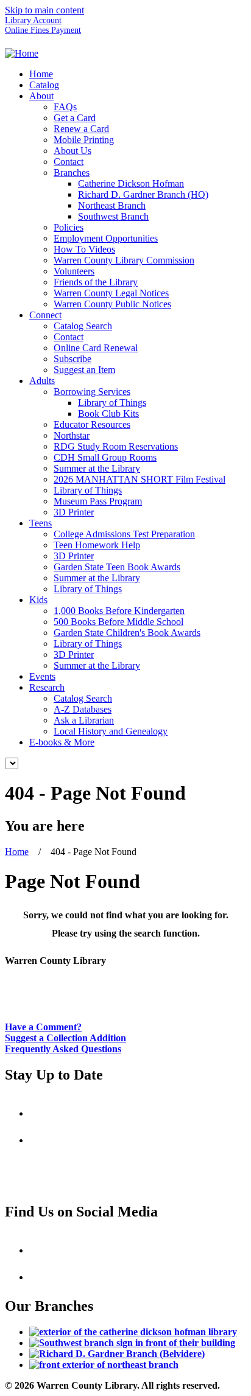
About (41, 96)
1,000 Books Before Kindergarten (119, 611)
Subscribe (72, 359)
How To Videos (84, 249)
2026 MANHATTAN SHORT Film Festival (139, 479)
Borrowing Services (92, 391)
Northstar (72, 435)
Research (47, 687)
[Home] (21, 53)
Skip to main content (44, 10)
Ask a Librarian (84, 720)
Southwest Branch (113, 216)
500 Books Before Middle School (118, 621)
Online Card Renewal (96, 348)
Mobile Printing (84, 139)
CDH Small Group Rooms (105, 457)
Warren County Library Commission (124, 260)
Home (41, 74)
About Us (72, 150)
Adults (42, 380)
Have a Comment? (43, 1027)
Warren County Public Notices (112, 304)
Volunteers (74, 271)
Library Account (33, 20)
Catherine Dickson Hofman (131, 183)
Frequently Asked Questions (63, 1049)
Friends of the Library (96, 282)
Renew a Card (81, 129)
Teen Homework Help (97, 545)
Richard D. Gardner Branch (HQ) (143, 194)
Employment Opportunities (106, 238)
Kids (38, 600)
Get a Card (75, 118)
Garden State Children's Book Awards (127, 632)
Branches (72, 172)
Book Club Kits (108, 413)
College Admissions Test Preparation (124, 534)
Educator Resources (92, 424)
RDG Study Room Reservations (116, 446)
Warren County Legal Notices (111, 293)
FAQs (65, 107)
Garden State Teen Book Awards (117, 567)
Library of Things (112, 402)
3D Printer (74, 512)
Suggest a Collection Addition (65, 1038)
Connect (45, 315)
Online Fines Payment (43, 30)
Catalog (44, 85)
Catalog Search (83, 326)
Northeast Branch (112, 205)
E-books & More (61, 742)
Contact (68, 161)
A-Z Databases (82, 709)
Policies (68, 227)
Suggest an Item (84, 370)
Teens (40, 523)
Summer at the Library (97, 468)
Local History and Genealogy (111, 731)
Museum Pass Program (98, 501)
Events (42, 676)
